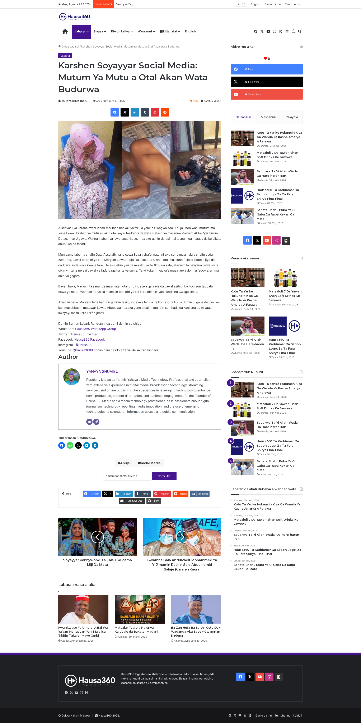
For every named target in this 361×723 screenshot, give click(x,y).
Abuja (125, 463)
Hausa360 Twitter (84, 334)
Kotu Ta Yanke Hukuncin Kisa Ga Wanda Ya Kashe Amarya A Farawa (279, 137)
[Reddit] (165, 112)
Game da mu (272, 4)
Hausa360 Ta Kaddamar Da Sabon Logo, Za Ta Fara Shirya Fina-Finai (278, 194)
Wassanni (145, 31)
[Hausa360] (75, 17)
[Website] (96, 422)
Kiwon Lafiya (120, 31)
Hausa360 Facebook (89, 339)
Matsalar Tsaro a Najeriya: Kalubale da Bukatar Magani (136, 629)
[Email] (89, 422)
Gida (64, 46)
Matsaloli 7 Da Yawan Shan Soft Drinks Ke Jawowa (285, 296)
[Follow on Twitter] (85, 101)
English (255, 4)
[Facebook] (115, 112)
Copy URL (164, 476)
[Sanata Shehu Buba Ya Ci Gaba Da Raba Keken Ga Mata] (242, 216)
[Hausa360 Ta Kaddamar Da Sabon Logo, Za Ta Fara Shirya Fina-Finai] (242, 196)
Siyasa (98, 31)
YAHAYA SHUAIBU (72, 101)
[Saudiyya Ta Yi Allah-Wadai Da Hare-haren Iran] (242, 177)
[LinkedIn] (135, 112)
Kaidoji (297, 715)
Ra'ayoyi (292, 117)
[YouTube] (76, 692)
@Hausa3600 (83, 350)
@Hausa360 (84, 345)
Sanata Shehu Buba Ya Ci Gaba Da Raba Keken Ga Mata (276, 214)
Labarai (80, 31)
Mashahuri (268, 117)
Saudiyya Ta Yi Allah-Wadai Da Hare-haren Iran (146, 4)
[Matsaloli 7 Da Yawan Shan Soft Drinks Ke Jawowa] (242, 158)
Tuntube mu (293, 4)
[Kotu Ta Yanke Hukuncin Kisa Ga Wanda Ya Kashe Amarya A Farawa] (242, 138)
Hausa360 (105, 715)
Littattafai (170, 31)
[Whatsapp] (86, 692)
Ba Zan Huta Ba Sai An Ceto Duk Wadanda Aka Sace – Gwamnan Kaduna (195, 631)
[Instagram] (81, 692)
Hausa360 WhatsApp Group (95, 329)
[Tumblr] (145, 112)
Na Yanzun (243, 117)
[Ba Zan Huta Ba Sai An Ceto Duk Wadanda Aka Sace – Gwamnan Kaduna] (196, 609)
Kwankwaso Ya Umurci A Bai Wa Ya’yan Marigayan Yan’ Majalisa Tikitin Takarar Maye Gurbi (83, 631)
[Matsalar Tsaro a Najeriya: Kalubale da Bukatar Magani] (140, 609)
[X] (125, 112)
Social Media (150, 463)
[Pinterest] (155, 112)
